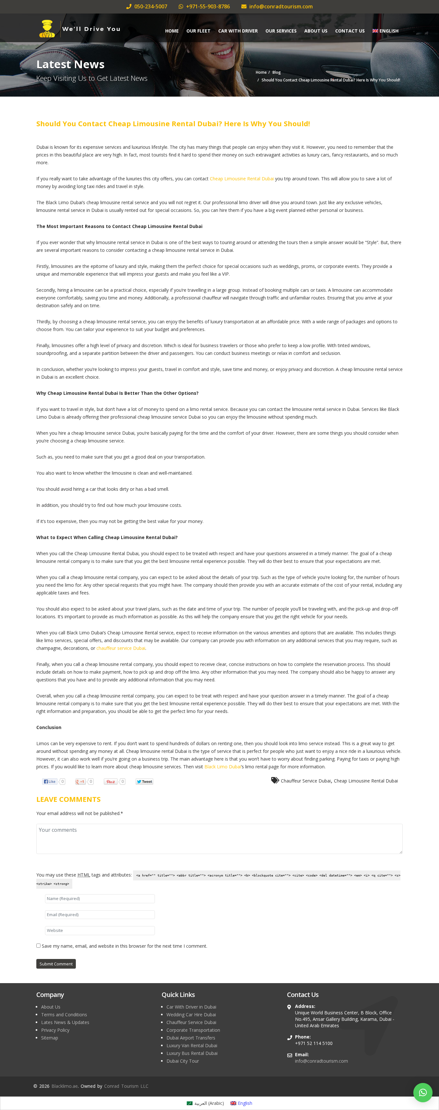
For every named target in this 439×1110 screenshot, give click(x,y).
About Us (315, 31)
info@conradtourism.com (280, 6)
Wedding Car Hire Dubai (191, 1014)
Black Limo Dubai (222, 767)
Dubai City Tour (182, 1061)
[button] (423, 1092)
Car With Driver (238, 31)
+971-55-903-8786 (207, 6)
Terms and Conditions (64, 1014)
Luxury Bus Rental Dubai (192, 1053)
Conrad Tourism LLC (126, 1086)
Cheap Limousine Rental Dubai (242, 179)
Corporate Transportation (193, 1030)
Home (172, 31)
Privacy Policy (55, 1030)
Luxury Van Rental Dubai (191, 1045)
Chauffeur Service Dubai (306, 781)
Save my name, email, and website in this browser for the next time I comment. (124, 946)
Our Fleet (198, 31)
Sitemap (49, 1038)
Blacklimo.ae (64, 1086)
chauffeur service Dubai (120, 648)
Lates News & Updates (65, 1022)
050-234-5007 (150, 6)
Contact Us (350, 31)
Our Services (281, 31)
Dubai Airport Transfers (190, 1038)
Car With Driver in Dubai (191, 1007)
